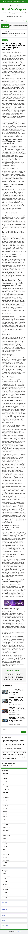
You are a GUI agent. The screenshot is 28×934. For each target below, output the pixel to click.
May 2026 (5, 781)
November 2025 (6, 797)
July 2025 (5, 808)
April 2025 (5, 816)
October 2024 (5, 833)
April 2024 (5, 849)
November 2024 (6, 830)
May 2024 (5, 846)
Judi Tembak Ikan (6, 887)
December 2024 (6, 827)
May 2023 (5, 862)
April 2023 (5, 865)
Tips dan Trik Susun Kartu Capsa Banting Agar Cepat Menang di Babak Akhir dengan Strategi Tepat (13, 1)
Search (3, 729)
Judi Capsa (5, 884)
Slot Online (5, 892)
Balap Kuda (5, 878)
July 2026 (5, 776)
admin (4, 52)
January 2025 (5, 824)
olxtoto (3, 915)
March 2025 (5, 819)
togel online (5, 925)
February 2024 (6, 854)
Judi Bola (5, 881)
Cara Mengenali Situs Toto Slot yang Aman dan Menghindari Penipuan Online (17, 691)
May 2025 (5, 814)
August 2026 (5, 773)
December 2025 (6, 795)
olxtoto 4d (4, 909)
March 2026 (5, 786)
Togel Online (5, 895)
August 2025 (5, 805)
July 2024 (5, 841)
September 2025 (6, 803)
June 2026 (5, 778)
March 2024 (5, 852)
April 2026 (5, 784)
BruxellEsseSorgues (14, 9)
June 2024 (5, 843)
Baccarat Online (6, 876)
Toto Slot (5, 40)
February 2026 (6, 789)
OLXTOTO (18, 931)
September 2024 (6, 835)
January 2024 (5, 857)
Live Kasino (5, 889)
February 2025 (6, 822)
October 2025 (5, 800)
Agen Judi (5, 873)
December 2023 (6, 860)
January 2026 (5, 792)
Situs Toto (4, 902)
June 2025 (5, 811)
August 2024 (5, 838)
